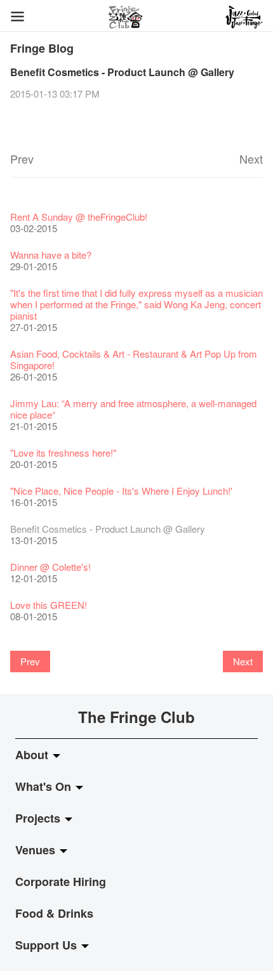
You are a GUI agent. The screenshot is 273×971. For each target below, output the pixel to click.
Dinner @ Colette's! (50, 566)
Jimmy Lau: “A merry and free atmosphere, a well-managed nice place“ (133, 408)
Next (251, 158)
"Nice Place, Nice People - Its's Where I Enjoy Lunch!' (121, 490)
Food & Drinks (54, 913)
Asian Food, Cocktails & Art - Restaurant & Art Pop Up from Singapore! (133, 359)
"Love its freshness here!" (63, 452)
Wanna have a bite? (50, 254)
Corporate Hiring (60, 881)
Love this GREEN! (48, 604)
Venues (36, 850)
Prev (22, 158)
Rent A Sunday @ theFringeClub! (78, 216)
